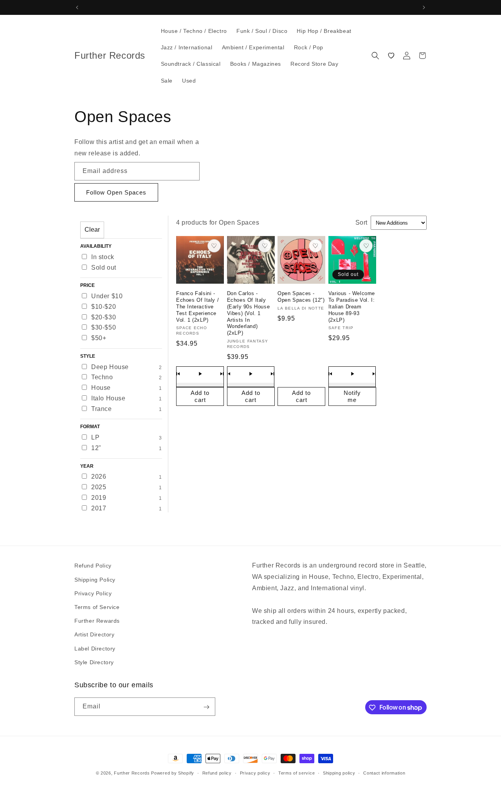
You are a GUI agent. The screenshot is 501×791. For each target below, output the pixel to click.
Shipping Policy (94, 579)
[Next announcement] (424, 7)
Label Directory (94, 648)
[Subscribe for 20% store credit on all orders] (206, 707)
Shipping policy (339, 772)
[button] (375, 55)
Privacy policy (255, 772)
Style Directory (94, 662)
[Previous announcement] (77, 7)
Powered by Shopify (172, 773)
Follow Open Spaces (116, 192)
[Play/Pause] (200, 374)
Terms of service (296, 772)
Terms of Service (97, 607)
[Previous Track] (178, 374)
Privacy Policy (93, 593)
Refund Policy (93, 565)
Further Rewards (97, 620)
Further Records (132, 773)
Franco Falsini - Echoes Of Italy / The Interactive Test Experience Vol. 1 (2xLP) (197, 306)
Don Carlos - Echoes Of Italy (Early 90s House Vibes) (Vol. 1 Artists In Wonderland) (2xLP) (248, 313)
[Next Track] (222, 374)
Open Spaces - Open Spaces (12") (301, 296)
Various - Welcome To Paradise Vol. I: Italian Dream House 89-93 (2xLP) (351, 306)
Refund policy (217, 772)
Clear (92, 229)
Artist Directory (94, 634)
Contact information (384, 772)
